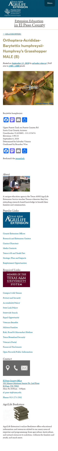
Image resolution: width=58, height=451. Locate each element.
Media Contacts (9, 248)
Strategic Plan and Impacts (14, 257)
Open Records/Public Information (18, 351)
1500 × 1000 (14, 65)
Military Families (10, 327)
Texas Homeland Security (14, 337)
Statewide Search (10, 312)
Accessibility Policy (11, 302)
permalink (19, 158)
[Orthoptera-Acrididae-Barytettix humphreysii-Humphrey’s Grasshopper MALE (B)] (28, 104)
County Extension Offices (14, 233)
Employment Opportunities (15, 262)
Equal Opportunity (11, 317)
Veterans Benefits (10, 322)
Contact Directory (10, 243)
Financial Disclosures (12, 346)
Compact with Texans (12, 292)
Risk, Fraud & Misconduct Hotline (18, 332)
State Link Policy (10, 307)
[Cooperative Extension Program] (21, 13)
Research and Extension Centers (17, 238)
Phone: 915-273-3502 (12, 397)
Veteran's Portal (10, 342)
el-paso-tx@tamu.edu (12, 392)
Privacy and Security (11, 297)
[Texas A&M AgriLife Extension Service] (19, 5)
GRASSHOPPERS (12, 34)
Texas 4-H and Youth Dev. (14, 253)
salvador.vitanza (39, 63)
